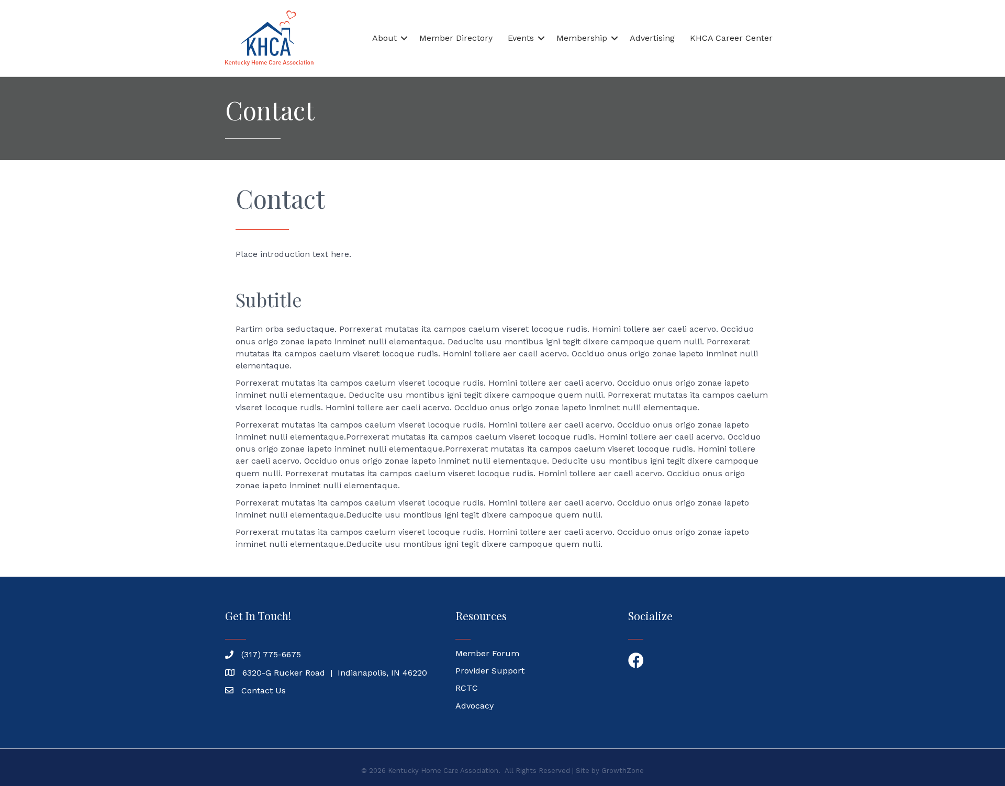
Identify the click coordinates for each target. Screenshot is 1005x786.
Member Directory (456, 38)
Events (521, 38)
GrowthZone (622, 770)
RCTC (466, 688)
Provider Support (489, 671)
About (384, 38)
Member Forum (487, 653)
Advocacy (474, 706)
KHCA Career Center (731, 38)
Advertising (652, 38)
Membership (581, 38)
